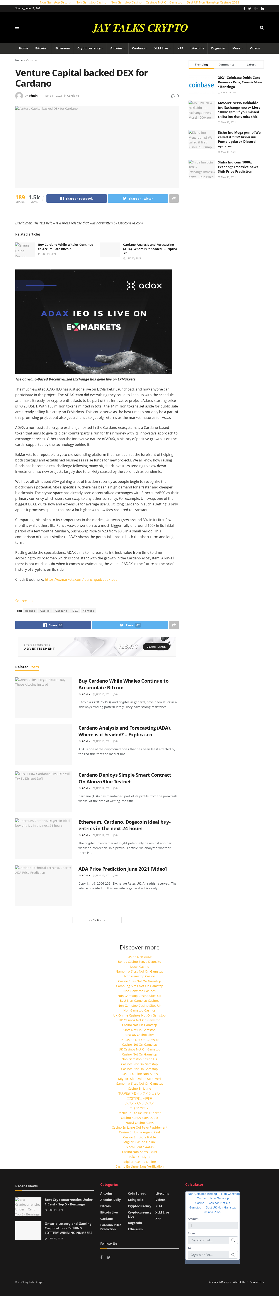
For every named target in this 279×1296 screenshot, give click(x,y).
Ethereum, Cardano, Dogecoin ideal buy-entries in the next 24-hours (124, 825)
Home (23, 48)
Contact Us (257, 1282)
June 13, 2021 (48, 254)
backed (30, 611)
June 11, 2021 (53, 96)
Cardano (138, 48)
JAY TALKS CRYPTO (140, 27)
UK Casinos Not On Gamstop (139, 1020)
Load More (97, 919)
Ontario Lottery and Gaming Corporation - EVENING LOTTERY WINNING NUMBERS (68, 1228)
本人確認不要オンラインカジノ (139, 1093)
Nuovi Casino (139, 966)
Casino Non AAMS (139, 957)
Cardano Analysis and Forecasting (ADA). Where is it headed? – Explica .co (150, 248)
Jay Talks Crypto (34, 1282)
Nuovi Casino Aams (140, 1123)
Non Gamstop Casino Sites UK (139, 996)
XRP (180, 48)
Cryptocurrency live (139, 1214)
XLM (158, 1206)
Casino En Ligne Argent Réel (139, 1132)
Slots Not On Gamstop (139, 1030)
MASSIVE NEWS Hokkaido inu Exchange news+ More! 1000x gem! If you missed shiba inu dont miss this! (239, 110)
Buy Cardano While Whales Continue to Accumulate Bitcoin (65, 246)
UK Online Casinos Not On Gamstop (139, 1015)
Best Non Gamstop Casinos (139, 1000)
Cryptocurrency (89, 48)
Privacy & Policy (219, 1282)
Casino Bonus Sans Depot (139, 1118)
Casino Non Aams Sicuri (139, 1152)
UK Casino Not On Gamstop (139, 1040)
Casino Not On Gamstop (139, 1025)
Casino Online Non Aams (139, 1074)
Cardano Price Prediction (110, 1227)
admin (33, 96)
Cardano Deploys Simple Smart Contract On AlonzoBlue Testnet (124, 778)
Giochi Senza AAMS (140, 1147)
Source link (24, 600)
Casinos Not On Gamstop (139, 1064)
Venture (88, 611)
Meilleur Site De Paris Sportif (140, 1113)
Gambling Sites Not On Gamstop (139, 971)
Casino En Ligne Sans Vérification (140, 1166)
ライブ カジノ (139, 1108)
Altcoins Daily (110, 1200)
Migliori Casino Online (139, 1142)
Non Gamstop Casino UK (139, 1059)
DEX (75, 611)
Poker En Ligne (139, 1157)
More (236, 48)
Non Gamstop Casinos (139, 991)
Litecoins (197, 48)
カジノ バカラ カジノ (139, 1103)
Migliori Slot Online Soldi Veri (139, 1079)
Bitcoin (40, 48)
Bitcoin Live (109, 1212)
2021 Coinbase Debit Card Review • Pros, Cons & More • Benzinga (240, 82)
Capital (45, 611)
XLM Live (161, 48)
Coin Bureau (137, 1193)
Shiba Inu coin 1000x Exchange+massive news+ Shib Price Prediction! (239, 166)
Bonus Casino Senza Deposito (139, 961)
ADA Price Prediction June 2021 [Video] (122, 868)
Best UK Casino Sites (140, 1035)
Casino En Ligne (139, 1088)
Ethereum (62, 48)
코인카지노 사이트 (139, 1098)
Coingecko (136, 1200)
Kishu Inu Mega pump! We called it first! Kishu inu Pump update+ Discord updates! (239, 139)
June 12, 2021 (103, 788)
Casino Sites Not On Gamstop (139, 981)
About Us (239, 1282)
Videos (255, 48)
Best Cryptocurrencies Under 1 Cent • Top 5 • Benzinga (69, 1201)
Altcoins (116, 48)
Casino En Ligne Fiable (139, 1137)
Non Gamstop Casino (139, 976)
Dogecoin (218, 48)
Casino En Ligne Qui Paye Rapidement (139, 1127)
